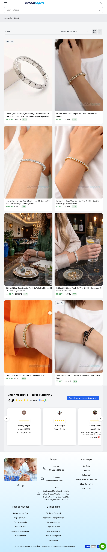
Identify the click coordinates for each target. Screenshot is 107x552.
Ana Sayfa (8, 18)
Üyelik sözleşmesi (53, 535)
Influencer (86, 475)
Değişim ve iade (53, 526)
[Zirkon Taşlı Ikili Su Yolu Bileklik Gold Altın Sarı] (28, 336)
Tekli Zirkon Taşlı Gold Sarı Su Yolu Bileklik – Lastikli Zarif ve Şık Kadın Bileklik (77, 202)
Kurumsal (86, 470)
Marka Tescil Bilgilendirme (86, 479)
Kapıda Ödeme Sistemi (20, 531)
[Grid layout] (99, 31)
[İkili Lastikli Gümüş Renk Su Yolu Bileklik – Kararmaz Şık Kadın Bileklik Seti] (79, 249)
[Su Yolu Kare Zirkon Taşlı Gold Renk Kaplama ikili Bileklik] (79, 75)
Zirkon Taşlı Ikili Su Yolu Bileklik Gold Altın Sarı (25, 375)
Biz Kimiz (86, 466)
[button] (101, 3)
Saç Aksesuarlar (20, 522)
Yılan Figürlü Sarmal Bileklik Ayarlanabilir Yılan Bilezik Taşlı (78, 376)
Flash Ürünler (20, 526)
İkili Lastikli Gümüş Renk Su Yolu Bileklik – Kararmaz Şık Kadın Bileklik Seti (79, 289)
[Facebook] (18, 485)
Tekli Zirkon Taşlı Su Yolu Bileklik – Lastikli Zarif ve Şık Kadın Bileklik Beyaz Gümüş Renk (28, 202)
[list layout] (94, 31)
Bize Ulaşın (86, 488)
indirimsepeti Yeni (20, 513)
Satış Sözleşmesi (53, 522)
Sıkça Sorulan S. (86, 484)
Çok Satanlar (20, 535)
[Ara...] (99, 10)
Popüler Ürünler (20, 518)
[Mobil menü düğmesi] (5, 3)
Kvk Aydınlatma (53, 531)
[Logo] (53, 3)
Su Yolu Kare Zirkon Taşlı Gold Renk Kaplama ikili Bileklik (76, 115)
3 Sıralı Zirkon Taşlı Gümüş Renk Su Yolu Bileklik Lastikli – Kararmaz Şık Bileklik (29, 289)
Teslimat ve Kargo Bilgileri (53, 518)
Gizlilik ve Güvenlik (53, 513)
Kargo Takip (53, 540)
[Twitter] (23, 485)
